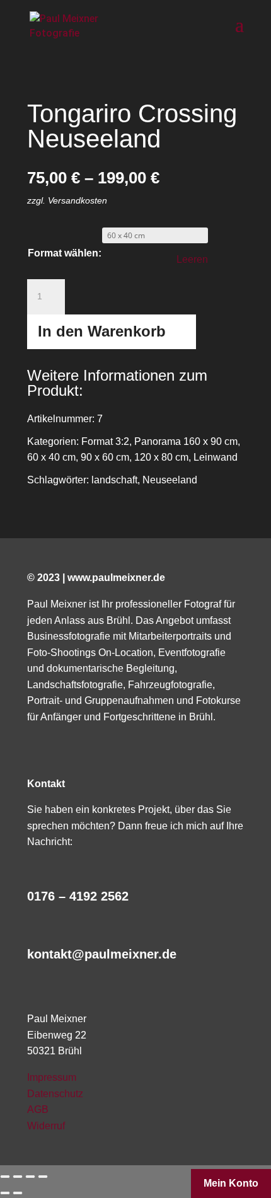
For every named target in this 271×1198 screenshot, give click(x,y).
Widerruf (46, 1125)
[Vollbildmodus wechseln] (30, 1176)
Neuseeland (169, 480)
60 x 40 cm (51, 457)
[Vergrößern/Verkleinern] (43, 1176)
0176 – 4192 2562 (78, 896)
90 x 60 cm (105, 457)
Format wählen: (64, 253)
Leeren (192, 259)
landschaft (114, 480)
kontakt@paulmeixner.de (101, 954)
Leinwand (215, 457)
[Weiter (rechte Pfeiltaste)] (18, 1193)
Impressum (51, 1077)
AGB (38, 1109)
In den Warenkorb (102, 331)
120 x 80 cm (161, 457)
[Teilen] (18, 1176)
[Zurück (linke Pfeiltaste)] (5, 1193)
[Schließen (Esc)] (5, 1176)
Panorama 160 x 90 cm (186, 441)
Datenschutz (55, 1093)
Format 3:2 (105, 441)
